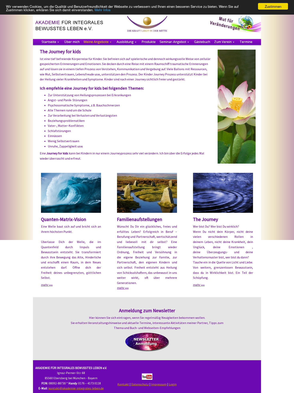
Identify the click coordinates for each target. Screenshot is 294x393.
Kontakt (123, 384)
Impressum (159, 384)
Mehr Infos (103, 9)
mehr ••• (47, 285)
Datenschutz (140, 384)
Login (173, 384)
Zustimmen (273, 6)
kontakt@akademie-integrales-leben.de (76, 388)
